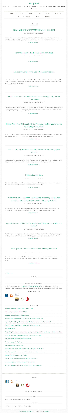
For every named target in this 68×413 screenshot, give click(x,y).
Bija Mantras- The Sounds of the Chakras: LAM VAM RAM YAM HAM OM (24, 348)
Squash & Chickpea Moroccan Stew (14, 345)
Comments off (40, 33)
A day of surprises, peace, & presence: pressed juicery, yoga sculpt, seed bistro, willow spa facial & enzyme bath (33, 332)
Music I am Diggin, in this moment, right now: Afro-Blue (19, 362)
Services (47, 16)
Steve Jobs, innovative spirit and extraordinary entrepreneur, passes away (23, 365)
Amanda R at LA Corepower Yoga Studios (15, 355)
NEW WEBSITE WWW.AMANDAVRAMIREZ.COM (34, 30)
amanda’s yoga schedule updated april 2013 (34, 53)
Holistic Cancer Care (34, 175)
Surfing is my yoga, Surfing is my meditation (16, 342)
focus (37, 16)
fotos (47, 13)
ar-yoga (34, 3)
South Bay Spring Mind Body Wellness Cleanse (34, 72)
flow (39, 13)
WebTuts (46, 411)
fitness (28, 16)
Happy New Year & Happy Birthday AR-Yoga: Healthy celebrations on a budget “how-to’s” (28, 322)
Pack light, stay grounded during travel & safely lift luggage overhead (22, 325)
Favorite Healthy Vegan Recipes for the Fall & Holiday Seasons (21, 358)
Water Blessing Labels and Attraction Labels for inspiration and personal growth (25, 352)
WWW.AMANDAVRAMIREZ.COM (31, 286)
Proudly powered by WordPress (26, 411)
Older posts (8, 273)
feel (19, 16)
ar (26, 33)
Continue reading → (34, 42)
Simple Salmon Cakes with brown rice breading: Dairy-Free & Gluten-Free (24, 318)
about (21, 13)
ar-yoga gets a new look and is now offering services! (34, 249)
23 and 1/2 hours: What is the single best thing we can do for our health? (23, 335)
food (56, 13)
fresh (30, 13)
